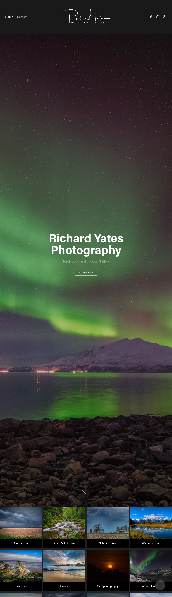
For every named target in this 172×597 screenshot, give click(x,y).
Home (9, 17)
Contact (22, 17)
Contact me (86, 272)
